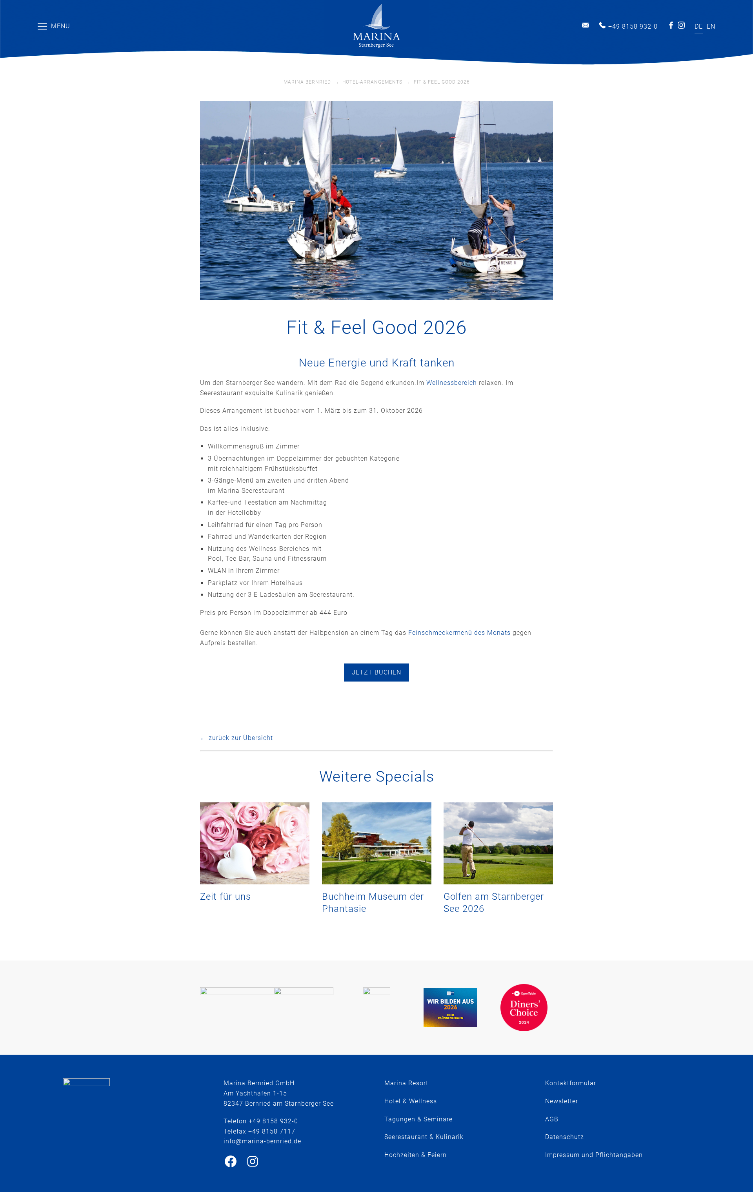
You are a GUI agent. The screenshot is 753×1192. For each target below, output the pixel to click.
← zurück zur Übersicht (236, 738)
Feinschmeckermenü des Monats (459, 632)
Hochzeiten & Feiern (415, 1155)
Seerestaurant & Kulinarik (424, 1137)
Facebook (671, 25)
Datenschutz (564, 1137)
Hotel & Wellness (410, 1101)
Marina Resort (406, 1083)
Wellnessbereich (451, 382)
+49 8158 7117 (271, 1131)
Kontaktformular (570, 1083)
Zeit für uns (225, 896)
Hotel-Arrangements (372, 82)
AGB (551, 1119)
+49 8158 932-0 (633, 26)
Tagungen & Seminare (418, 1119)
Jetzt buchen (376, 672)
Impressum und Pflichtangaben (594, 1155)
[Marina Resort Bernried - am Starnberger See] (376, 26)
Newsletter (561, 1101)
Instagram (681, 25)
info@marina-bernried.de (585, 25)
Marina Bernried (307, 82)
